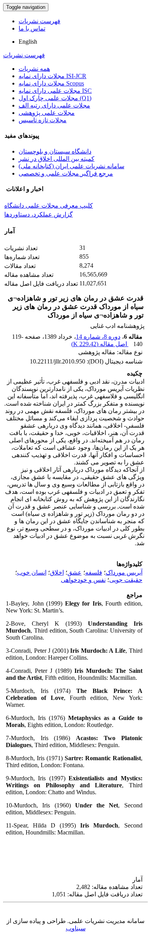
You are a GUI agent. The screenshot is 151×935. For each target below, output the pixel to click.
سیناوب (76, 928)
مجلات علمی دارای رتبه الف (54, 105)
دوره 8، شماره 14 (98, 336)
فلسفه (93, 572)
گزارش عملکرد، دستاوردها (38, 214)
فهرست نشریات (39, 21)
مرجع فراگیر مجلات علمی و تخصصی (66, 173)
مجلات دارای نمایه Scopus (51, 83)
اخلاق (57, 572)
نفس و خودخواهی (83, 580)
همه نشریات (34, 68)
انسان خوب (31, 572)
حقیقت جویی (125, 580)
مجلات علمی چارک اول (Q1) (55, 98)
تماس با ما (32, 28)
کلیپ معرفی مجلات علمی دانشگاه (48, 205)
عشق (74, 572)
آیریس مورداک (124, 572)
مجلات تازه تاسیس (43, 120)
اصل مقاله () (100, 344)
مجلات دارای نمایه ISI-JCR (52, 76)
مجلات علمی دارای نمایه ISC (55, 90)
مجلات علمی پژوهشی (47, 112)
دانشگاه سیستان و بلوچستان (55, 151)
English (28, 41)
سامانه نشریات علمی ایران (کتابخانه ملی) (71, 166)
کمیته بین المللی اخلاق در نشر (56, 158)
